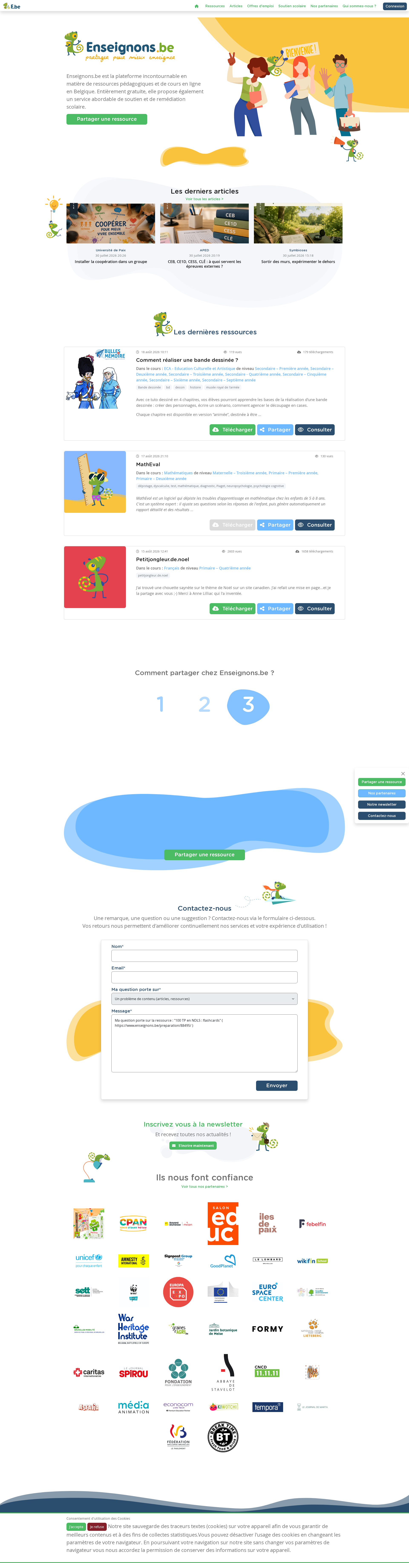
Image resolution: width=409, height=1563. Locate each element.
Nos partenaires (324, 9)
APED (204, 250)
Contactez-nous (382, 815)
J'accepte (76, 1526)
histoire (195, 387)
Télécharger (237, 430)
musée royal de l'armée (222, 387)
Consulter (319, 430)
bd (168, 387)
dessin (180, 387)
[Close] (403, 773)
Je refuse (97, 1526)
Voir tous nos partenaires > (204, 1186)
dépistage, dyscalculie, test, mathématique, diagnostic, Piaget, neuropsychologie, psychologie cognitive (211, 486)
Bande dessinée (149, 387)
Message (121, 1011)
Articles (235, 9)
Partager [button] (278, 430)
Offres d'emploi (260, 9)
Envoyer (276, 1085)
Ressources (215, 9)
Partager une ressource (107, 119)
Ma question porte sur (136, 990)
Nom (117, 947)
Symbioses (298, 250)
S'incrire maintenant (196, 1145)
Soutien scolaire (292, 9)
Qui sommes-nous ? (359, 9)
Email (118, 968)
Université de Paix (111, 250)
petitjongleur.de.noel (153, 575)
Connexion (395, 9)
